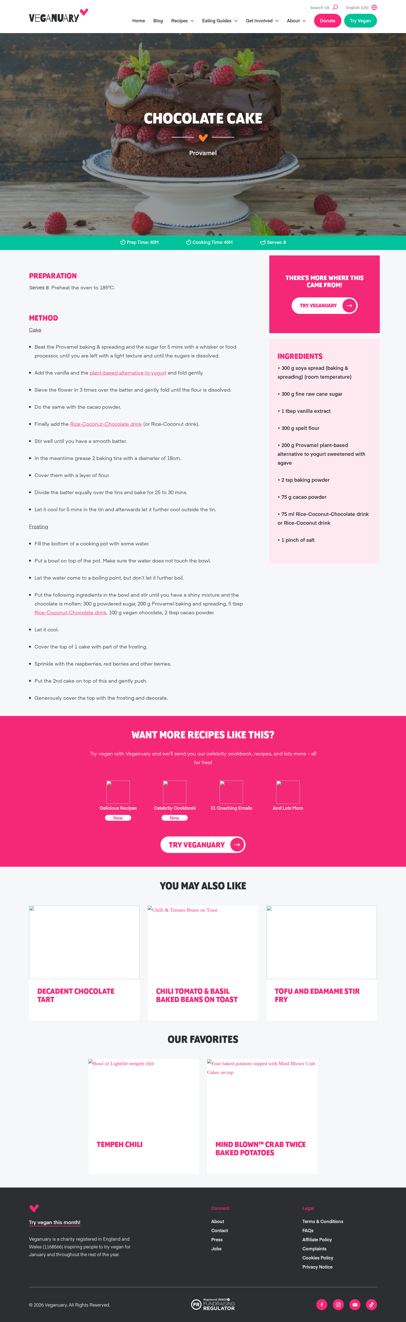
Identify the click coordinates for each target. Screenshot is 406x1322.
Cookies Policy (317, 1257)
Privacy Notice (317, 1267)
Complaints (314, 1248)
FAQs (307, 1230)
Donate (327, 20)
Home (138, 20)
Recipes (179, 20)
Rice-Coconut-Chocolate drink (106, 423)
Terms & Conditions (322, 1221)
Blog (158, 20)
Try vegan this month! (54, 1222)
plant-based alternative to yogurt (128, 372)
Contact (219, 1230)
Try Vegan (360, 20)
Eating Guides (216, 20)
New (118, 818)
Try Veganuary (318, 306)
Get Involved (259, 20)
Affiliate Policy (317, 1239)
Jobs (216, 1248)
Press (217, 1239)
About (293, 20)
